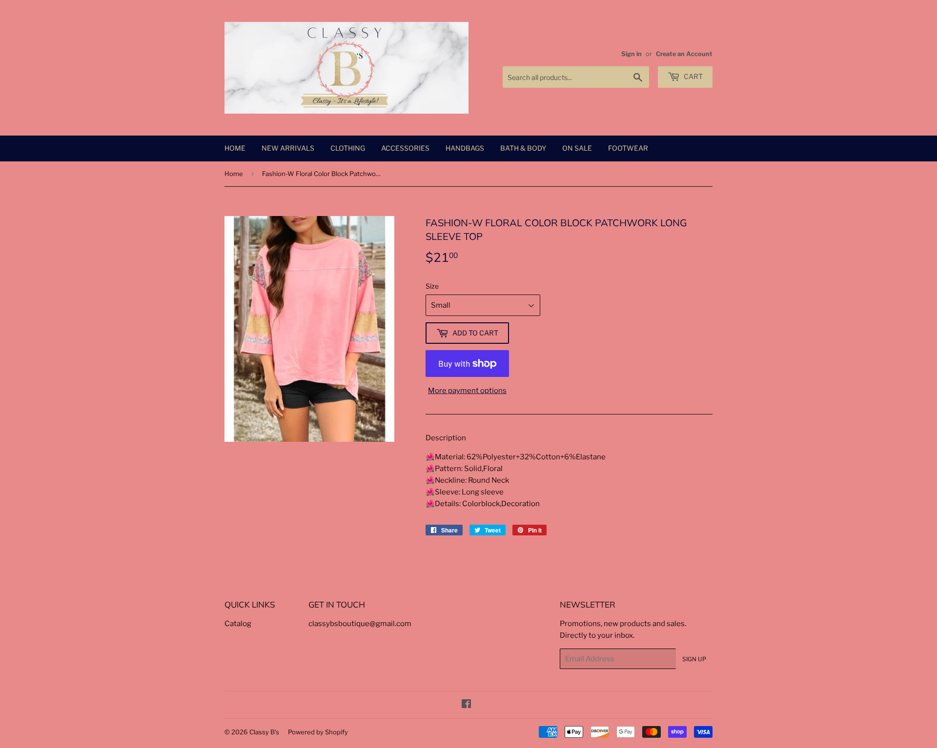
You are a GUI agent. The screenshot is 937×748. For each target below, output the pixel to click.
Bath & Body (523, 148)
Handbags (465, 148)
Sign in (631, 54)
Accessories (405, 148)
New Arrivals (288, 148)
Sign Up (694, 659)
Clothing (347, 148)
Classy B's (264, 732)
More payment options (467, 390)
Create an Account (684, 54)
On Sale (577, 148)
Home (234, 148)
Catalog (237, 623)
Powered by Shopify (318, 732)
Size (432, 286)
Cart (692, 76)
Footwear (628, 148)
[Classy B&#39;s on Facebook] (466, 705)
